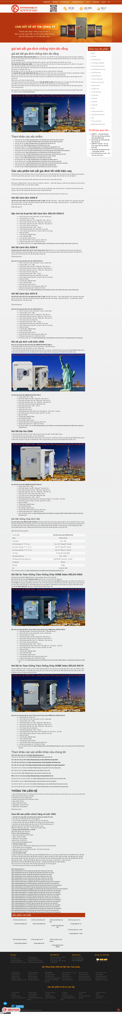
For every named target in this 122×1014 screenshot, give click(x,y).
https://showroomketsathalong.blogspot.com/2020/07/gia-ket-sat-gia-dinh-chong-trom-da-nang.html (39, 889)
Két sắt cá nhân (66, 976)
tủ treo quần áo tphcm (20, 943)
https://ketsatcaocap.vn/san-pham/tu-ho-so (40, 776)
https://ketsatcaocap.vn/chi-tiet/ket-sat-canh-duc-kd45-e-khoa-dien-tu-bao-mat (56, 243)
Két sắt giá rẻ (99, 974)
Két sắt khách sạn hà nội (69, 972)
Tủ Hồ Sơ (93, 56)
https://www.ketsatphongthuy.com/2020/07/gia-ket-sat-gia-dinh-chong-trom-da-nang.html (36, 885)
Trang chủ (47, 2)
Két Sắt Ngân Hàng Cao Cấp (36, 962)
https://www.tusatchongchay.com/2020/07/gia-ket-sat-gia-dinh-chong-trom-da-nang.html (36, 890)
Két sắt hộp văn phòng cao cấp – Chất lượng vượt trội (100, 150)
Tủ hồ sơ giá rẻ (49, 996)
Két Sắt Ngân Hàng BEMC (97, 63)
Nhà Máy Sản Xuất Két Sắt (97, 114)
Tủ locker (64, 994)
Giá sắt (14, 994)
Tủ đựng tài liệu (16, 996)
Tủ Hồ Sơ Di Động (50, 998)
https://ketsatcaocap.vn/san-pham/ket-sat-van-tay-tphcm (40, 781)
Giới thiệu (55, 2)
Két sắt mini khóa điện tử (97, 111)
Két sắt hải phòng (33, 972)
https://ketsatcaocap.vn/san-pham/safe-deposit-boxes (41, 165)
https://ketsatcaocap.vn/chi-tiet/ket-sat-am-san (37, 145)
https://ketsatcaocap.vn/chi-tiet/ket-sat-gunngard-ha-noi (44, 147)
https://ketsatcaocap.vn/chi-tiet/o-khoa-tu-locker (37, 158)
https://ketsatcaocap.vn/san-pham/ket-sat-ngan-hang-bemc (46, 765)
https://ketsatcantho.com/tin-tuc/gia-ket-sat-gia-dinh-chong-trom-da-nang (32, 871)
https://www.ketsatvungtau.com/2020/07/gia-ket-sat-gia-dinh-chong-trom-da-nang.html (35, 901)
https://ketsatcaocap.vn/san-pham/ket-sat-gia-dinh (42, 759)
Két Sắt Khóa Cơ (66, 978)
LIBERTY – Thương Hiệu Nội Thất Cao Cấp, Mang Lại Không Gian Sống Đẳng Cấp (100, 136)
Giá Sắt (81, 998)
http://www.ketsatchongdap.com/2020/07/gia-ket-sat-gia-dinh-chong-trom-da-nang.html (36, 912)
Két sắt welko (66, 974)
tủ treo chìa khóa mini (20, 924)
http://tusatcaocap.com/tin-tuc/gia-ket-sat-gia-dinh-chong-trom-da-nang (31, 876)
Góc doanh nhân (65, 2)
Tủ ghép (47, 994)
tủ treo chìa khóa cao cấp (57, 926)
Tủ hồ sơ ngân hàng (96, 121)
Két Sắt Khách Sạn (96, 59)
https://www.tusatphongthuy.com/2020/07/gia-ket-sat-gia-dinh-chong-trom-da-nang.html (36, 899)
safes (92, 117)
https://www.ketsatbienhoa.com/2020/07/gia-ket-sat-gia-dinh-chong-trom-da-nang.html (35, 905)
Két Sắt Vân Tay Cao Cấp (97, 82)
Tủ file (80, 994)
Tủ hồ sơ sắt (82, 992)
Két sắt (93, 53)
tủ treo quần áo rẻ (39, 943)
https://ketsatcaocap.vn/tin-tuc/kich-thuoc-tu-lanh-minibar (40, 156)
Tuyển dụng (96, 2)
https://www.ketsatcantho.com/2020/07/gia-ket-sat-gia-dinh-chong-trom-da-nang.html (35, 898)
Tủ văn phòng (100, 996)
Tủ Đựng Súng (32, 957)
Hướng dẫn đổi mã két (77, 2)
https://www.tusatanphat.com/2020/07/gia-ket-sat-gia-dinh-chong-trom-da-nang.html (35, 896)
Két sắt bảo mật (49, 976)
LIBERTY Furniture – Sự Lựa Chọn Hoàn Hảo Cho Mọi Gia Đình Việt (100, 145)
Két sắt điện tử (16, 974)
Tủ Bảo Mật (94, 98)
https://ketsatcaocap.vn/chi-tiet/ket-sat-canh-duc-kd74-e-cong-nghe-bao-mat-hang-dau (58, 338)
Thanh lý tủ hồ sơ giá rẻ (18, 998)
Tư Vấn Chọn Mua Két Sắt (52, 978)
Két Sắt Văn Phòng (96, 72)
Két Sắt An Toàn (95, 88)
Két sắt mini (94, 101)
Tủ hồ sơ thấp (32, 992)
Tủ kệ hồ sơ (99, 998)
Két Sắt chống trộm (67, 980)
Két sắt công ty (32, 976)
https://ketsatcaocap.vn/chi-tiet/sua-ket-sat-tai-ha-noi (40, 143)
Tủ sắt (97, 994)
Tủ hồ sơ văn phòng (67, 996)
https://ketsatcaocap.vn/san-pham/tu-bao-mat (37, 770)
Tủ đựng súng (94, 95)
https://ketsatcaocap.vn (23, 833)
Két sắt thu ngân (16, 978)
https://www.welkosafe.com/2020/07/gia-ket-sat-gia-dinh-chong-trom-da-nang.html (34, 903)
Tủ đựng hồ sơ (32, 996)
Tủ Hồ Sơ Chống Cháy (97, 79)
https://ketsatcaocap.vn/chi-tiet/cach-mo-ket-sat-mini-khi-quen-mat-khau (47, 163)
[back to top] (118, 1009)
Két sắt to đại (15, 976)
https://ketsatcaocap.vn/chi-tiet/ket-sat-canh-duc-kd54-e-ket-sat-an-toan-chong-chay (55, 290)
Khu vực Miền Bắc (78, 957)
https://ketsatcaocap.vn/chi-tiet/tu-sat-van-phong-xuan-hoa (44, 161)
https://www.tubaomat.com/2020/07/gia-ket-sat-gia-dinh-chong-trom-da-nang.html (34, 887)
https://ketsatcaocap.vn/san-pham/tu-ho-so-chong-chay (45, 768)
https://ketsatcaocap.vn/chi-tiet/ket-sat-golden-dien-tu (43, 159)
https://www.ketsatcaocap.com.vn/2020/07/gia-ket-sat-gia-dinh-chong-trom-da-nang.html (36, 908)
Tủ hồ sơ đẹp (15, 992)
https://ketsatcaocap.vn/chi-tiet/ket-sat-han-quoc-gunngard (47, 149)
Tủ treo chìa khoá (101, 992)
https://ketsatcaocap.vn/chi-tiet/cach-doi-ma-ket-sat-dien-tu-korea (45, 140)
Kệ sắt (92, 108)
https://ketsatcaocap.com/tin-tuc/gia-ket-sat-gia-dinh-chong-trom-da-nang (32, 880)
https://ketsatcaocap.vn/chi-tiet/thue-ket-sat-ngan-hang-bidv (46, 141)
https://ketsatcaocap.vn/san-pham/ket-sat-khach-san (44, 762)
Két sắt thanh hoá (101, 972)
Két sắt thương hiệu (84, 976)
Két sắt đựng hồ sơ (33, 980)
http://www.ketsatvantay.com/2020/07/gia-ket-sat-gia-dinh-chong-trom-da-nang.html (35, 910)
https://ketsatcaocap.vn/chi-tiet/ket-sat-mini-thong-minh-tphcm (43, 152)
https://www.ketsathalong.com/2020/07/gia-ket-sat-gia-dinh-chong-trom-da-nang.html (35, 907)
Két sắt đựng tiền (50, 974)
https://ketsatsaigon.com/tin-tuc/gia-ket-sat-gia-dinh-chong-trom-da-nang (32, 878)
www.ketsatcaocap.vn (29, 92)
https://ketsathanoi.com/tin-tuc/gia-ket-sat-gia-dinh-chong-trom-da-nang (31, 874)
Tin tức (88, 2)
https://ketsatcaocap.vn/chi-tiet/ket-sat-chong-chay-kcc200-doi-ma (45, 570)
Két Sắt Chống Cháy (96, 76)
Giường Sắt (94, 105)
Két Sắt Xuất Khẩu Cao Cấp (98, 69)
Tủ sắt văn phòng (50, 992)
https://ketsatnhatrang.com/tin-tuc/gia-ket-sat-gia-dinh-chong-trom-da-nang (32, 872)
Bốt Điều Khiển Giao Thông (98, 124)
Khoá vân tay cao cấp (85, 980)
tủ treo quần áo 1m (75, 924)
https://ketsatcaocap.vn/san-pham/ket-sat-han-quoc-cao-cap (50, 784)
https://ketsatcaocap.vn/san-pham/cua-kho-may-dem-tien (49, 778)
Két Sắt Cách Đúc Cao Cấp (18, 962)
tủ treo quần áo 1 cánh (75, 933)
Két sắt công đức (33, 978)
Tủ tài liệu (65, 992)
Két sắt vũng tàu (83, 972)
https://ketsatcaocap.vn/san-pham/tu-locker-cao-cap (36, 773)
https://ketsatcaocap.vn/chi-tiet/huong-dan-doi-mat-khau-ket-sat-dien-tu (50, 150)
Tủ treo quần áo (32, 994)
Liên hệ (104, 2)
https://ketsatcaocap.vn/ (36, 755)
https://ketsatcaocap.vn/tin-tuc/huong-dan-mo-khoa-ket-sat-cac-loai (47, 154)
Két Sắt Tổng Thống (96, 92)
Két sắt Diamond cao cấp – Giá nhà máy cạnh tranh (100, 154)
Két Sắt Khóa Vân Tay (85, 978)
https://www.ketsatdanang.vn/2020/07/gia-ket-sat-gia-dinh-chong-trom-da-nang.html (35, 883)
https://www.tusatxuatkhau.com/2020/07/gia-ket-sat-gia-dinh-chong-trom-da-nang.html (35, 892)
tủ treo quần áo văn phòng (57, 946)
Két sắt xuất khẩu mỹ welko (98, 66)
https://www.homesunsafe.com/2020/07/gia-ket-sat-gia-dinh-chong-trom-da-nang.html (35, 881)
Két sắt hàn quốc (83, 974)
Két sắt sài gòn (16, 972)
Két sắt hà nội (32, 974)
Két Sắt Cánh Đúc (95, 85)
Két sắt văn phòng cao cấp (19, 980)
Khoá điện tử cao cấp (102, 980)
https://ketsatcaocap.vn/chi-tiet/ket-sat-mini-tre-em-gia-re (41, 166)
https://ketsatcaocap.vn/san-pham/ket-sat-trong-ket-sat (52, 786)
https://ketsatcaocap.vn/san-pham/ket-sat (40, 757)
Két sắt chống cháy (101, 976)
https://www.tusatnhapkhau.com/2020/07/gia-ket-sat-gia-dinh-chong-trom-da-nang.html (36, 894)
